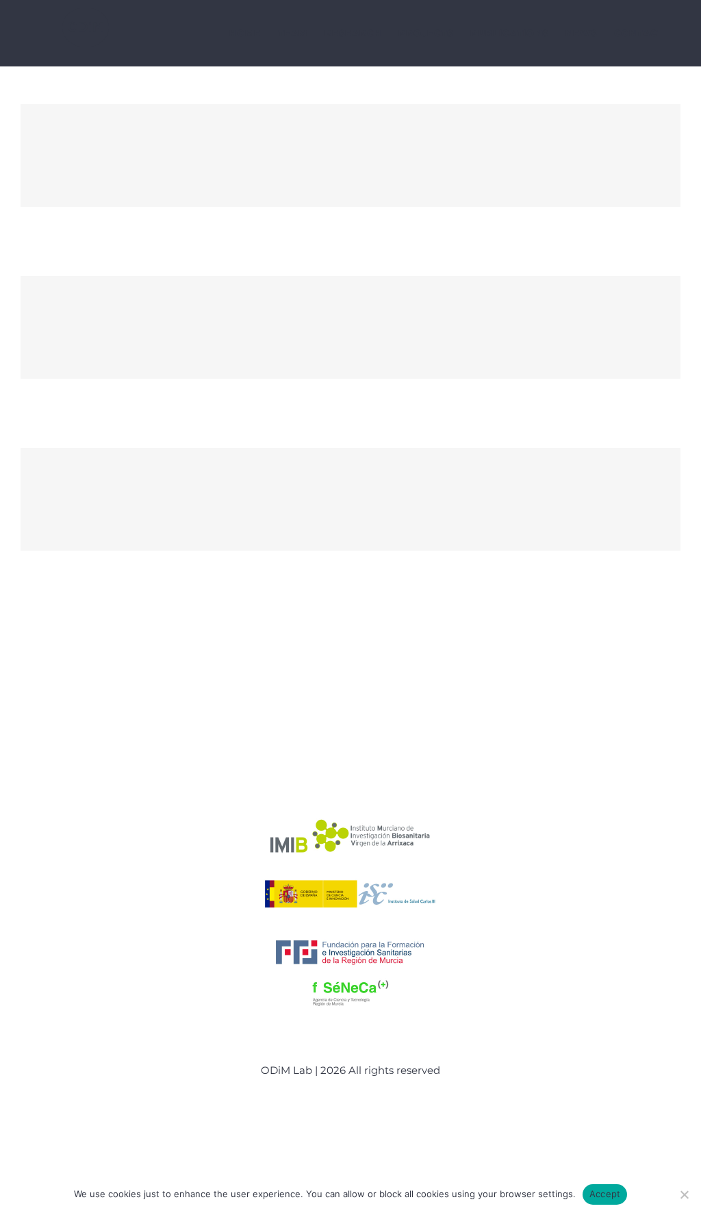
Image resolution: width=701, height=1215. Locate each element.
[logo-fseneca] (350, 978)
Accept (605, 1193)
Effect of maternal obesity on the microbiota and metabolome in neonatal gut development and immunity (350, 155)
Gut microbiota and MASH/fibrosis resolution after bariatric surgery (350, 327)
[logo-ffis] (350, 937)
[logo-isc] (350, 879)
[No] (684, 1194)
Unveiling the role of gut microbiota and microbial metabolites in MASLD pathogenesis (350, 499)
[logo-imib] (350, 820)
